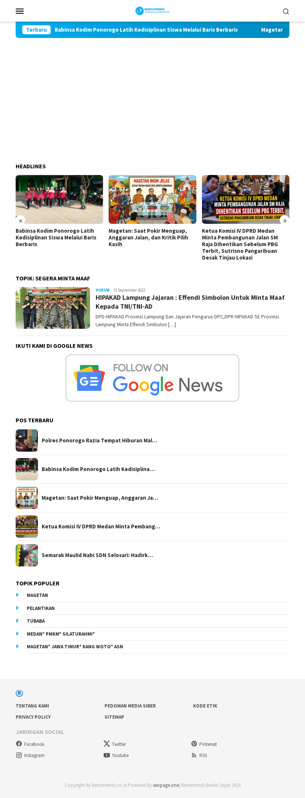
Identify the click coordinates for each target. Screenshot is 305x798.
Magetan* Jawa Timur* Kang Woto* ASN (75, 646)
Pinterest (208, 744)
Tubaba (36, 621)
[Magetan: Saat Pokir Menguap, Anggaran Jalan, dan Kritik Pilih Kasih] (152, 199)
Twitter (119, 744)
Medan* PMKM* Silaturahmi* (61, 634)
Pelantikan (41, 608)
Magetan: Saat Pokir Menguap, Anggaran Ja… (100, 498)
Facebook (34, 744)
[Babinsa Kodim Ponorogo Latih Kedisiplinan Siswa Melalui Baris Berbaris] (59, 199)
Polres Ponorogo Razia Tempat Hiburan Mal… (99, 440)
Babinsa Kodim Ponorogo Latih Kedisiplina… (98, 469)
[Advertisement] (152, 94)
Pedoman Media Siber (130, 706)
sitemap (114, 717)
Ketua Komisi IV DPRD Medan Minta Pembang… (101, 526)
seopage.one (166, 785)
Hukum (103, 290)
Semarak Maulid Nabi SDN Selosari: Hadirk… (97, 555)
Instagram (34, 755)
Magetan (37, 595)
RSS (203, 755)
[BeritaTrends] (153, 10)
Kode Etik (205, 706)
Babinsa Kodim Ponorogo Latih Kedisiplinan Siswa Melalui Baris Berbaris (132, 29)
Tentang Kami (32, 706)
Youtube (120, 755)
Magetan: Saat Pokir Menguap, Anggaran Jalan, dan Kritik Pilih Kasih (148, 238)
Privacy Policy (33, 717)
